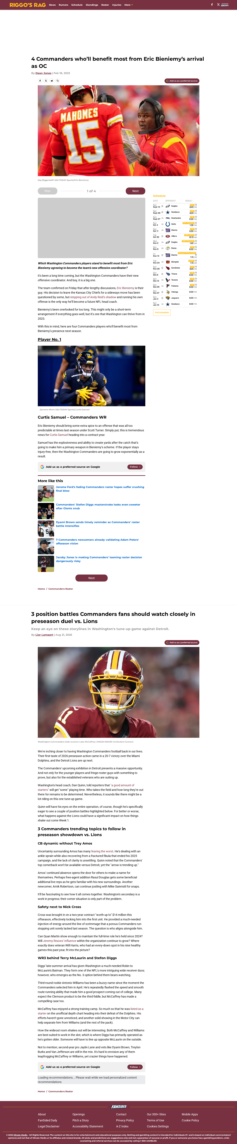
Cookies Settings (158, 1126)
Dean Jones (43, 73)
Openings (78, 1114)
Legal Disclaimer (48, 1126)
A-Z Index (122, 1126)
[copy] (57, 80)
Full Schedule (162, 312)
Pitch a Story (80, 1120)
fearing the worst (102, 851)
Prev (47, 191)
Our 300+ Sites (156, 1114)
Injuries (116, 4)
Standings (92, 4)
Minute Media (20, 1135)
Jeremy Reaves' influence (59, 941)
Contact (121, 1114)
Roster (105, 4)
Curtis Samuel (59, 435)
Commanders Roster (60, 588)
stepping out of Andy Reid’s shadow (93, 297)
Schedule (77, 4)
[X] (218, 4)
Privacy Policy (125, 1120)
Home (41, 588)
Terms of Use (155, 1120)
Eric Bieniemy (125, 288)
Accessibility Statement (87, 1126)
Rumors (63, 4)
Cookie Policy (190, 1120)
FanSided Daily (47, 1120)
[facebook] (212, 4)
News (52, 4)
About (42, 1114)
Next (135, 191)
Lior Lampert (44, 634)
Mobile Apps (190, 1114)
